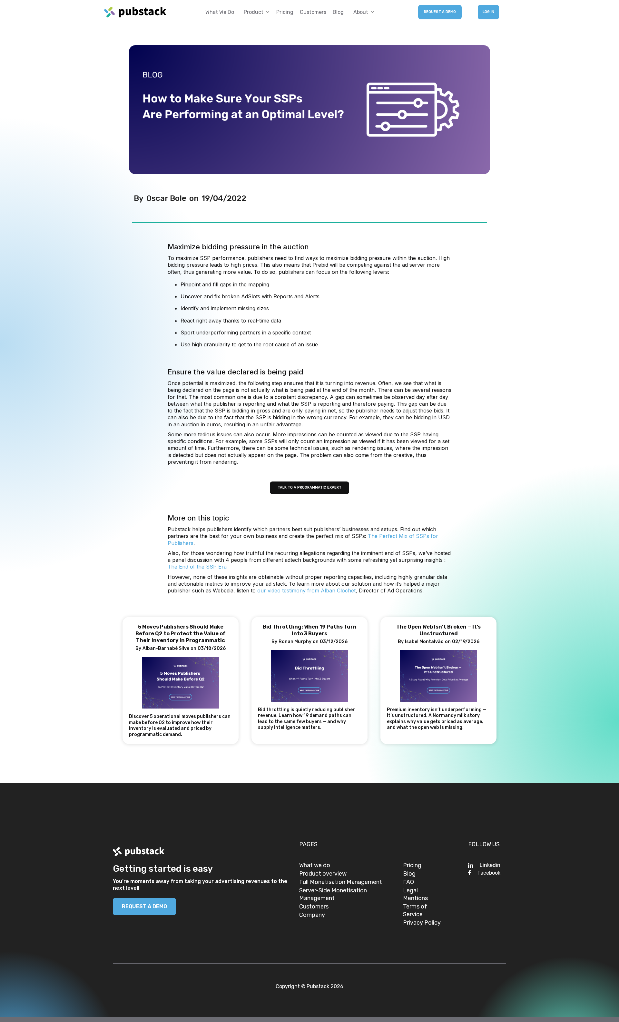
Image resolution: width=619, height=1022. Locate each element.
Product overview (323, 873)
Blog (338, 12)
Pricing (284, 12)
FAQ (408, 882)
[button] (255, 12)
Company (312, 914)
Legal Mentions (415, 894)
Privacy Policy (422, 922)
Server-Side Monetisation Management (333, 894)
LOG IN (488, 12)
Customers (313, 12)
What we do (219, 12)
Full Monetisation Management (340, 882)
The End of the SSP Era (197, 566)
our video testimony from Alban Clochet (306, 590)
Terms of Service (415, 910)
